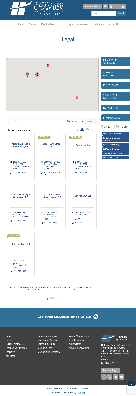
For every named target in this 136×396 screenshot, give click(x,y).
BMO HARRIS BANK (111, 155)
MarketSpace (85, 287)
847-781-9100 (115, 359)
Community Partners (47, 340)
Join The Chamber (70, 290)
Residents (99, 24)
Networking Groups (47, 336)
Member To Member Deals (69, 287)
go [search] (91, 121)
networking (110, 107)
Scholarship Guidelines (110, 96)
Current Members (15, 344)
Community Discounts (110, 74)
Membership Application (110, 61)
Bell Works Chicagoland (113, 147)
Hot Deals (55, 287)
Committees (75, 344)
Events (32, 24)
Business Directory (17, 287)
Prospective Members (76, 24)
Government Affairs (79, 348)
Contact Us (39, 290)
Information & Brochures (53, 290)
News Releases (31, 287)
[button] (77, 98)
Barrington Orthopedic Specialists (112, 137)
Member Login (92, 6)
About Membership (79, 336)
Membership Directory (48, 352)
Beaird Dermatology (111, 142)
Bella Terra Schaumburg (113, 151)
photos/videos (111, 117)
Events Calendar (44, 287)
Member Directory (50, 24)
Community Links (46, 344)
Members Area (44, 348)
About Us (114, 24)
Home (20, 24)
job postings (110, 85)
